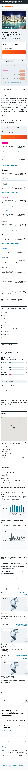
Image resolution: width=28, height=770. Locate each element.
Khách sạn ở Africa (20, 764)
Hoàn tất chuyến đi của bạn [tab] (10, 720)
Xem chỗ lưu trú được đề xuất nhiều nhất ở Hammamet (21, 657)
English (15, 2)
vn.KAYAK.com (5, 764)
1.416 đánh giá (19, 35)
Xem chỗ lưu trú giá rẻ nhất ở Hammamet (21, 624)
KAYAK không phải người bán (9, 750)
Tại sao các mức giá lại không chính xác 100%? (12, 756)
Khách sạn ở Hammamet (9, 730)
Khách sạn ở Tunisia (7, 765)
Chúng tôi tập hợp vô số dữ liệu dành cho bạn (13, 753)
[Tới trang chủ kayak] (9, 6)
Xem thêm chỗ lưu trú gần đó (22, 593)
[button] (26, 2)
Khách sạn (12, 764)
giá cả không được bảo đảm (7, 746)
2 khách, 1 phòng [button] (7, 48)
